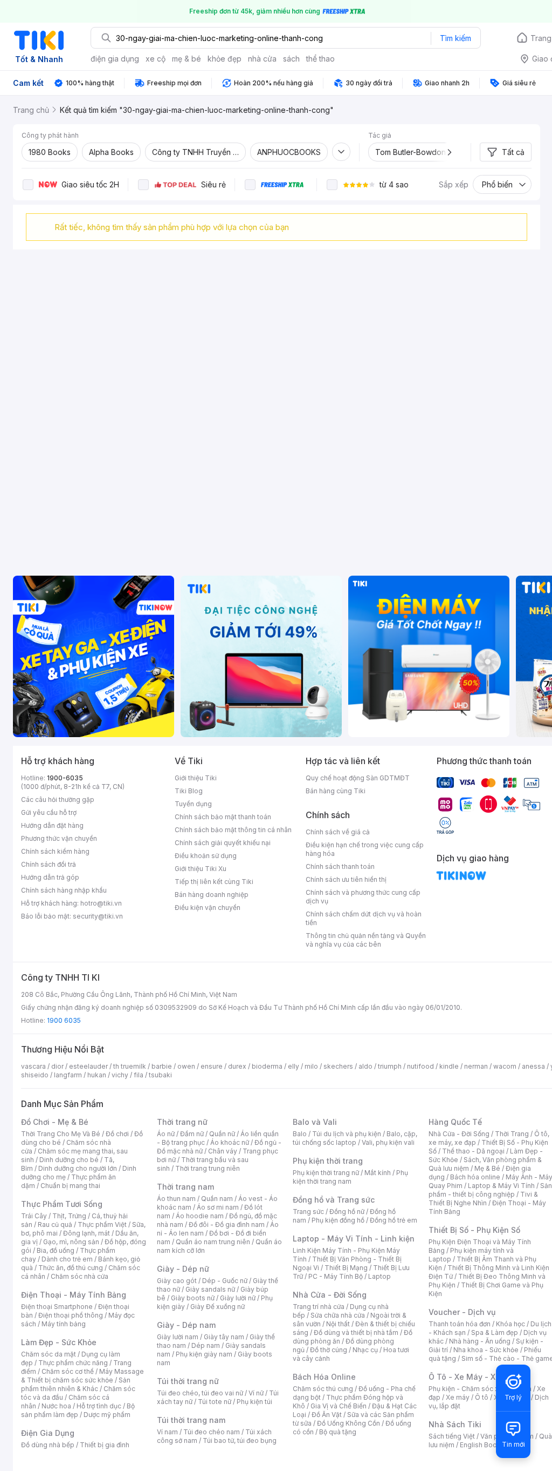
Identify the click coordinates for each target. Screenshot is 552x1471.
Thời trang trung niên (207, 1168)
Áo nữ (166, 1134)
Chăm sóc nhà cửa (79, 1276)
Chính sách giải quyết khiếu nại (223, 843)
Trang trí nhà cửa (318, 1307)
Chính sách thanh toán (340, 866)
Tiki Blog (189, 791)
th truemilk (129, 1066)
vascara (33, 1066)
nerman (476, 1066)
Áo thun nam (176, 1199)
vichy (120, 1075)
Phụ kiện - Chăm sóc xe (466, 1389)
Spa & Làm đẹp (494, 1332)
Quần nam (217, 1199)
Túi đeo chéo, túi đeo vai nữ (200, 1393)
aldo (365, 1066)
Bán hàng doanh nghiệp (212, 894)
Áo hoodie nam (200, 1216)
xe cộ (155, 58)
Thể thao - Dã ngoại (473, 1151)
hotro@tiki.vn (101, 903)
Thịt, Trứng (69, 1216)
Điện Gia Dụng (47, 1433)
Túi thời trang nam (191, 1420)
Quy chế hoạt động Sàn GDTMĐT (358, 778)
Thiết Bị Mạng (346, 1268)
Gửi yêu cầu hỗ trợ (49, 812)
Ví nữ (256, 1393)
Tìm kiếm (455, 38)
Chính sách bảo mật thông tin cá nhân (233, 830)
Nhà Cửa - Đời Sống (330, 1294)
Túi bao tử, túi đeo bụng (240, 1440)
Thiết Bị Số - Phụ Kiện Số (474, 1229)
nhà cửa (262, 58)
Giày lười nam (177, 1337)
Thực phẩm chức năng (73, 1363)
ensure (212, 1066)
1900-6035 (65, 778)
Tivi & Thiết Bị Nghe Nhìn (483, 1198)
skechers (338, 1066)
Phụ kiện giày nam (204, 1354)
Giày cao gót (177, 1281)
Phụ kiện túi (254, 1402)
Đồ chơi (117, 1134)
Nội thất (338, 1324)
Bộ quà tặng (337, 1432)
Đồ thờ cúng (328, 1350)
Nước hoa (56, 1406)
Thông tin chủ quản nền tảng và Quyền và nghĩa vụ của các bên (366, 940)
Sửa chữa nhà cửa (337, 1315)
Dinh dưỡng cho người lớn (77, 1168)
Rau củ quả (55, 1224)
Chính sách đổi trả (48, 864)
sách (291, 58)
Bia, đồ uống (55, 1250)
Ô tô (481, 1397)
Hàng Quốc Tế (455, 1121)
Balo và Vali (315, 1121)
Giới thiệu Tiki (196, 778)
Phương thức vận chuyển (59, 838)
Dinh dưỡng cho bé (69, 1160)
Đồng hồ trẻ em (393, 1220)
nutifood (420, 1066)
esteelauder (88, 1066)
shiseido (35, 1075)
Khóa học (510, 1324)
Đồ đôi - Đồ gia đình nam (227, 1224)
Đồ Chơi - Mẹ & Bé (54, 1121)
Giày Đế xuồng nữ (217, 1307)
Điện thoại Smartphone (57, 1307)
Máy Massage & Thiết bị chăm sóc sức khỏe (82, 1375)
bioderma (267, 1066)
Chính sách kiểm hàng (55, 851)
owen (186, 1066)
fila (138, 1075)
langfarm (68, 1075)
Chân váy (222, 1151)
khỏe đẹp (225, 58)
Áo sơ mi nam (218, 1207)
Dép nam (205, 1345)
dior (57, 1066)
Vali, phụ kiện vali (388, 1142)
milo (311, 1066)
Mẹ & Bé (487, 1168)
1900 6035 (64, 1020)
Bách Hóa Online (324, 1376)
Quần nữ (222, 1134)
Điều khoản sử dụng (206, 856)
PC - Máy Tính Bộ (335, 1276)
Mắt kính (377, 1173)
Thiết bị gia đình (104, 1445)
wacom (504, 1066)
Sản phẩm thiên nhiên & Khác (75, 1384)
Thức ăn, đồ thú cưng (70, 1268)
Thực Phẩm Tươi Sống (61, 1204)
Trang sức (308, 1211)
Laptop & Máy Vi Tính (501, 1186)
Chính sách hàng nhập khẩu (64, 890)
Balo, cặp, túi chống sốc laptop (355, 1138)
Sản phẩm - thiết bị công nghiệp (490, 1190)
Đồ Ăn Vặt (327, 1415)
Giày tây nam (224, 1337)
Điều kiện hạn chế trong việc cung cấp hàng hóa (365, 849)
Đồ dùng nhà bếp (47, 1445)
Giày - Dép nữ (183, 1268)
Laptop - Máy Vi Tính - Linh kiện (354, 1238)
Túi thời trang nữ (188, 1381)
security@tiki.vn (98, 916)
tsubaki (160, 1075)
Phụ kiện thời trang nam (350, 1177)
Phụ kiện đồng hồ (338, 1220)
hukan (96, 1075)
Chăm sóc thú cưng (323, 1389)
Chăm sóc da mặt (48, 1354)
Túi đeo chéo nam (211, 1432)
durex (237, 1066)
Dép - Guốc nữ (224, 1281)
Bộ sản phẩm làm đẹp (78, 1410)
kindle (449, 1066)
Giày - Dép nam (186, 1325)
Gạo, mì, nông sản (71, 1242)
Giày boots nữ (193, 1298)
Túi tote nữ (214, 1402)
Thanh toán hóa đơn (460, 1324)
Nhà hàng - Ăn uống (479, 1341)
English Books (482, 1445)
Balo (300, 1134)
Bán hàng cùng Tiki (335, 791)
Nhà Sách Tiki (455, 1424)
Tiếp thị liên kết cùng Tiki (214, 882)
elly (293, 1066)
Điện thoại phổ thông (70, 1315)
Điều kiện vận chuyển (207, 907)
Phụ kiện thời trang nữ (326, 1173)
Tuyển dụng (193, 804)
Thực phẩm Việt (102, 1224)
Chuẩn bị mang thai (70, 1186)
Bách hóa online (475, 1177)
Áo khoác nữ (229, 1142)
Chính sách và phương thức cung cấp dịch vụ (363, 896)
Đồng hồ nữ (346, 1211)
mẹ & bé (186, 58)
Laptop (379, 1276)
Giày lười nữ (238, 1298)
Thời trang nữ (182, 1121)
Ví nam (167, 1432)
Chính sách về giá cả (338, 832)
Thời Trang (512, 1134)
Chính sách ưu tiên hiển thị (346, 879)
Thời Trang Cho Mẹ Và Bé (60, 1134)
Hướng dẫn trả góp (50, 877)
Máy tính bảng (64, 1324)
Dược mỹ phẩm (107, 1415)
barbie (161, 1066)
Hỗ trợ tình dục (99, 1406)
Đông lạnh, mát (86, 1233)
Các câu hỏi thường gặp (57, 799)
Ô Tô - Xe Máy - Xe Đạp (473, 1376)
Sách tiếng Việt (452, 1436)
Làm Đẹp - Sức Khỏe (58, 1342)
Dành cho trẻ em (67, 1259)
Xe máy (458, 1397)
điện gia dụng (115, 58)
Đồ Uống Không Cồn (348, 1423)
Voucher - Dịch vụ (462, 1312)
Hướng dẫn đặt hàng (52, 825)
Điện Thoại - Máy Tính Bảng (73, 1294)
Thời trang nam (185, 1186)
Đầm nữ (192, 1134)
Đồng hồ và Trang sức (334, 1199)
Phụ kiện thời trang (328, 1160)
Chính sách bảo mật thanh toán (223, 817)
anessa (533, 1066)
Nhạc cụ (365, 1350)
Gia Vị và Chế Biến (338, 1406)
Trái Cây (34, 1216)
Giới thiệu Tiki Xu (200, 869)
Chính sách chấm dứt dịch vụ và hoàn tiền (364, 918)
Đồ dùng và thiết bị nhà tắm (356, 1332)
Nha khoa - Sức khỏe (486, 1350)
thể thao (320, 58)
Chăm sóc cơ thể (68, 1371)
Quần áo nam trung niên (213, 1242)
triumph (390, 1066)
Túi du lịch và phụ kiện (346, 1134)
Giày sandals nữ (210, 1289)
